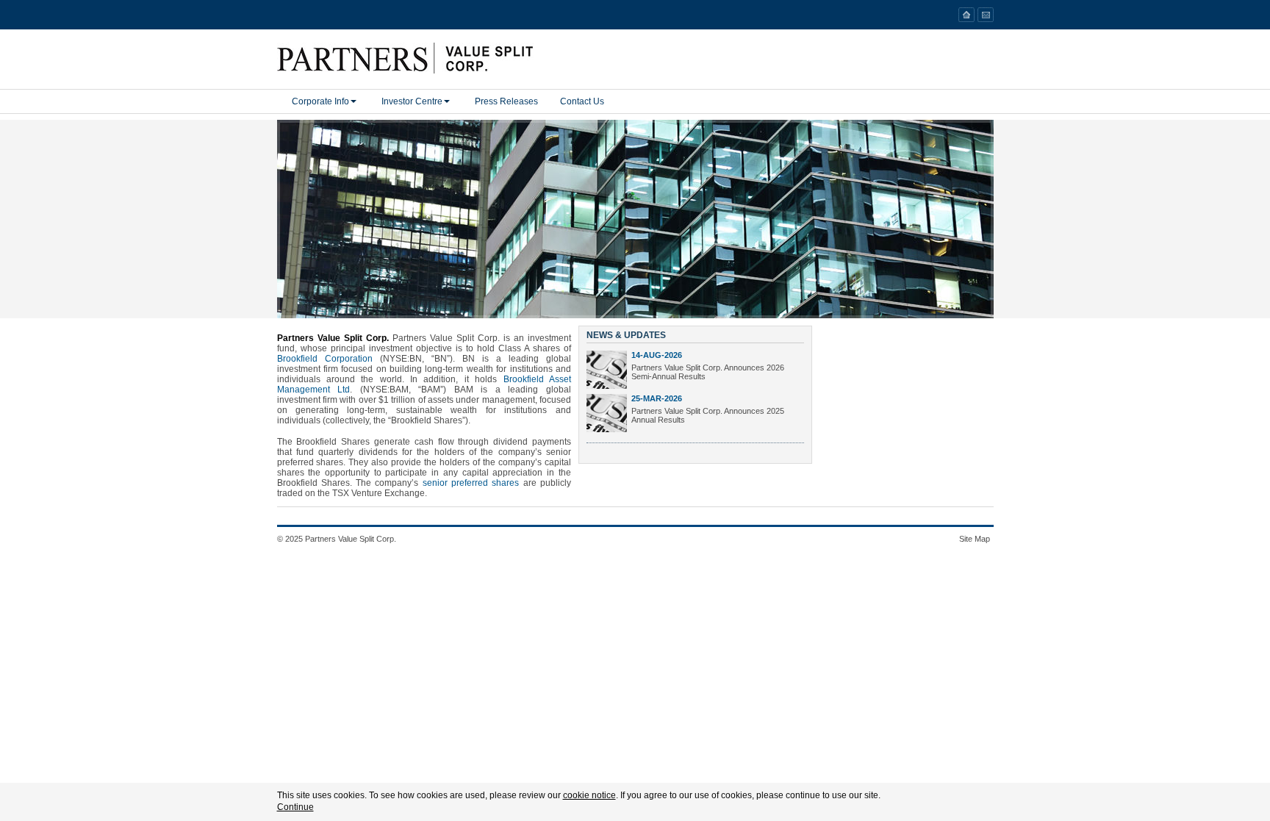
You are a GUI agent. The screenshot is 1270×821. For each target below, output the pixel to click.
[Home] (966, 14)
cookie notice (589, 795)
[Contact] (985, 14)
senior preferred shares (471, 483)
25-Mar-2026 (656, 398)
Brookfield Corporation (325, 359)
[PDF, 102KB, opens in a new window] (606, 370)
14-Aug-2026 (656, 355)
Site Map (974, 538)
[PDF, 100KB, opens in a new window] (606, 413)
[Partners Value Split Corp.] (454, 58)
